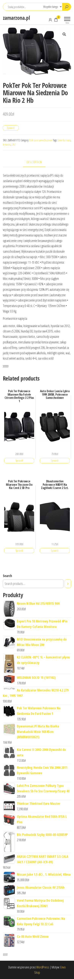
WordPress (42, 967)
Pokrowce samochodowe (40, 140)
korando (7, 144)
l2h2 (14, 144)
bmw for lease (64, 140)
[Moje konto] (50, 19)
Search (7, 575)
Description (34, 162)
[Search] (68, 583)
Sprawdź (11, 128)
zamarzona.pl (16, 17)
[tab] (37, 162)
